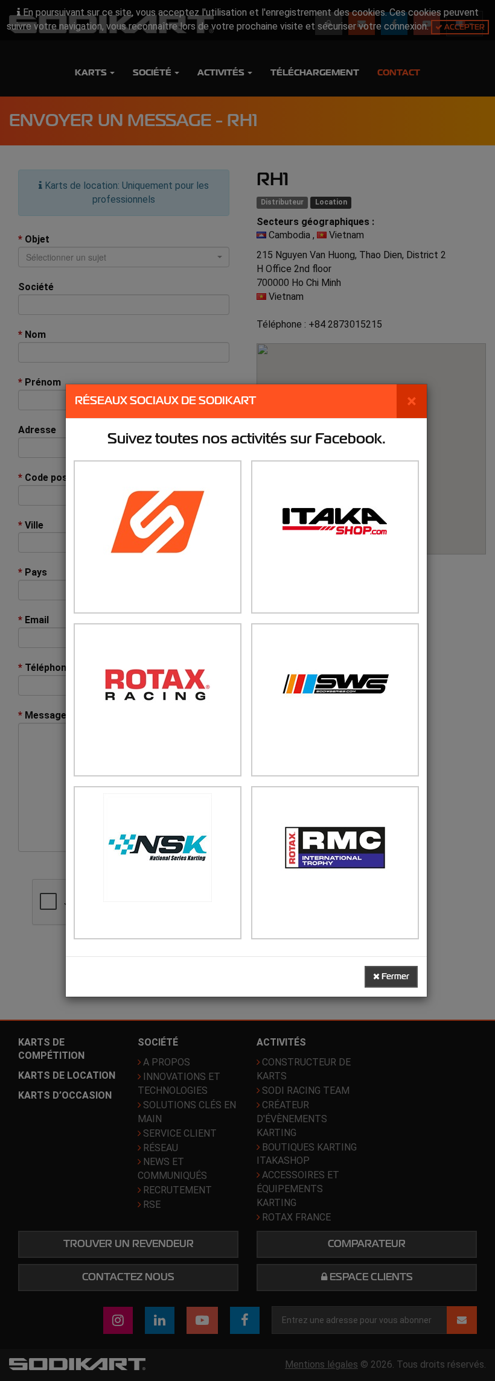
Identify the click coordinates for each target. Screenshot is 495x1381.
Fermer (394, 976)
